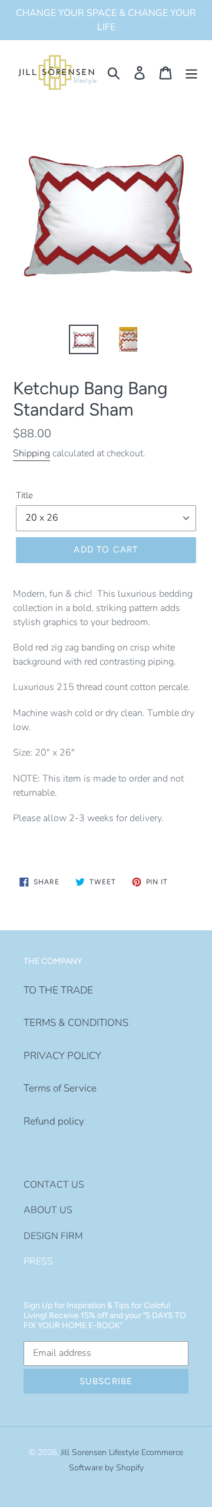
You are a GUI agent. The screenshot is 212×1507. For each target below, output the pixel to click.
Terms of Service (60, 1088)
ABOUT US (48, 1210)
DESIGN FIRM (53, 1236)
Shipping (31, 453)
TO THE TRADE (58, 990)
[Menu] (191, 72)
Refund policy (54, 1121)
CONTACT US (54, 1184)
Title (24, 495)
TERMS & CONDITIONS (76, 1022)
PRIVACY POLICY (62, 1056)
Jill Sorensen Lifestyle (100, 1452)
